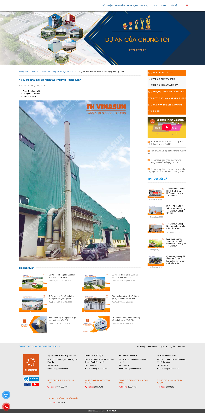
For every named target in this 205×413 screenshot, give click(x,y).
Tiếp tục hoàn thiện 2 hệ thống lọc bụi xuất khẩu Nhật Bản (125, 297)
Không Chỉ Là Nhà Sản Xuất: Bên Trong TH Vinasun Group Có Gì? (175, 209)
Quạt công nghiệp (163, 73)
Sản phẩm (120, 5)
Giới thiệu (107, 5)
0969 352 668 (61, 387)
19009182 (55, 365)
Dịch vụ (144, 5)
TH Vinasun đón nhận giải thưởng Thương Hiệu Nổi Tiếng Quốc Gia (164, 161)
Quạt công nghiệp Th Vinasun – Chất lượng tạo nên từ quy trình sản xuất (175, 259)
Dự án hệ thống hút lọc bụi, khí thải (57, 72)
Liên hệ (173, 5)
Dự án (154, 5)
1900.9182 (98, 387)
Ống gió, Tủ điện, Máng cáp (167, 105)
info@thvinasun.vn (60, 369)
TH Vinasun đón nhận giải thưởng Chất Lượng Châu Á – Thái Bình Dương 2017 (167, 170)
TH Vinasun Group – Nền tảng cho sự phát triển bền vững (176, 226)
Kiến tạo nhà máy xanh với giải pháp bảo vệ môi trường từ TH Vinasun (176, 242)
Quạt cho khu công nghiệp (164, 85)
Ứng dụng (132, 5)
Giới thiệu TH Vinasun (147, 347)
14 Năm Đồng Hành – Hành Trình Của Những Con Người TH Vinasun (176, 192)
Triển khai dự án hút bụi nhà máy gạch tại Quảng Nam (61, 297)
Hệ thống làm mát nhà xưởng (169, 98)
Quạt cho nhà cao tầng (163, 79)
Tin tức (163, 5)
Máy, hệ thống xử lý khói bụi (168, 92)
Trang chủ (23, 72)
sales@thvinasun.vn (99, 369)
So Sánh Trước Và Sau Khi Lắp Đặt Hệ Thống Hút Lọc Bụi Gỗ (165, 142)
